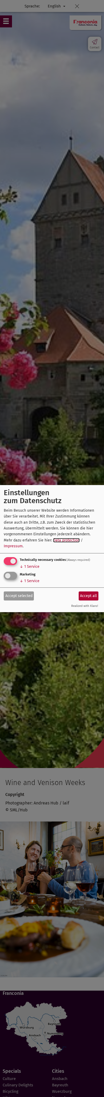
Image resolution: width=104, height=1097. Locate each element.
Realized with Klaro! (84, 606)
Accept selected (19, 596)
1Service (29, 566)
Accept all (88, 596)
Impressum (13, 546)
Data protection (66, 540)
